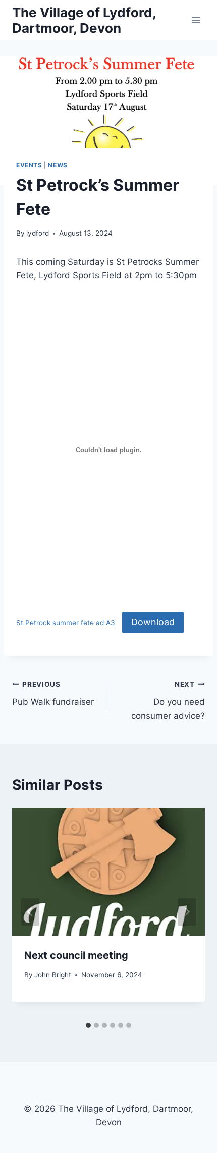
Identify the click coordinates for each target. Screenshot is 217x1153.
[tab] (88, 1025)
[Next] (187, 912)
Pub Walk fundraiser (53, 693)
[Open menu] (195, 20)
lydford (37, 233)
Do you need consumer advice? (168, 700)
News (57, 165)
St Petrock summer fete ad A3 (65, 623)
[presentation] (108, 872)
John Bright (52, 975)
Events (29, 165)
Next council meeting (76, 955)
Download (153, 622)
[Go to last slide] (30, 912)
